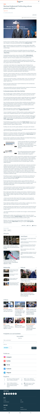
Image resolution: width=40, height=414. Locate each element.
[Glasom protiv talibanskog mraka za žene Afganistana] (28, 273)
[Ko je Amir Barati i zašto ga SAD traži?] (9, 304)
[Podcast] (20, 413)
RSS (21, 400)
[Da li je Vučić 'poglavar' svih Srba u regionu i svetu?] (9, 320)
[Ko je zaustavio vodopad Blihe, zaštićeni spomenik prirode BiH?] (31, 320)
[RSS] (13, 394)
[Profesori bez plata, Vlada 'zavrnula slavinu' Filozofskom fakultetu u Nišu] (11, 255)
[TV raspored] (16, 394)
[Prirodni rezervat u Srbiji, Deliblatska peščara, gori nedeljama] (6, 270)
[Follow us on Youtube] (9, 394)
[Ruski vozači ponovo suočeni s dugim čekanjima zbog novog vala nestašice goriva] (6, 283)
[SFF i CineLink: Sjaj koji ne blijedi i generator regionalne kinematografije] (28, 287)
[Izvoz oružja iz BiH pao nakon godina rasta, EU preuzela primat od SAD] (11, 240)
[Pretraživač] (30, 413)
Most (5, 324)
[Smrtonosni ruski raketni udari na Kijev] (6, 275)
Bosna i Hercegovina (19, 308)
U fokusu (6, 300)
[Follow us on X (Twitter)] (7, 394)
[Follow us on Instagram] (11, 394)
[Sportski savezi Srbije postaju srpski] (20, 320)
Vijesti (5, 407)
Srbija (5, 4)
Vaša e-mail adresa (7, 340)
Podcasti (23, 267)
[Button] (35, 15)
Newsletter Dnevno (23, 409)
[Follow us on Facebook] (4, 394)
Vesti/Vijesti (24, 236)
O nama (5, 400)
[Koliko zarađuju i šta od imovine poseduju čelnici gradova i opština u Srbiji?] (31, 304)
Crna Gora (6, 308)
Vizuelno (5, 409)
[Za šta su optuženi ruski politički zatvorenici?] (6, 279)
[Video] (9, 413)
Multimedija (7, 267)
